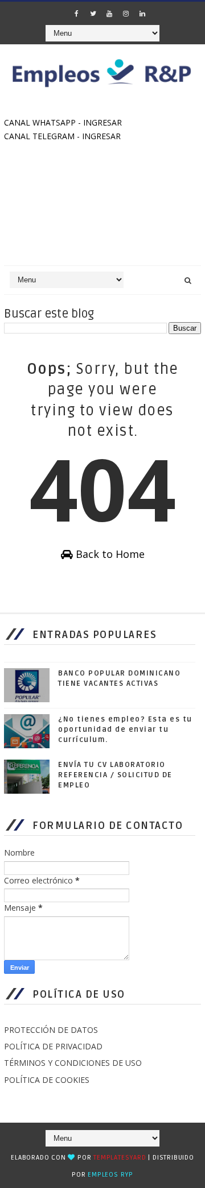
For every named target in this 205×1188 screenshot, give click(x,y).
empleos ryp (110, 1174)
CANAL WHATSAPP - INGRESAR (63, 122)
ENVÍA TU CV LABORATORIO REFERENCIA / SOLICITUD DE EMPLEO (115, 775)
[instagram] (126, 13)
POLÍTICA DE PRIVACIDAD (53, 1046)
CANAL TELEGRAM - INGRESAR (62, 136)
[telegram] (59, 10)
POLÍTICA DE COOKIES (46, 1079)
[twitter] (93, 13)
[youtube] (109, 13)
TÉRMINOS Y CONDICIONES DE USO (73, 1062)
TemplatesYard (119, 1157)
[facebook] (76, 13)
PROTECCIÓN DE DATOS (51, 1029)
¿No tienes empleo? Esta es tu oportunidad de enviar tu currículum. (125, 729)
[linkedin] (142, 13)
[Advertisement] (102, 207)
